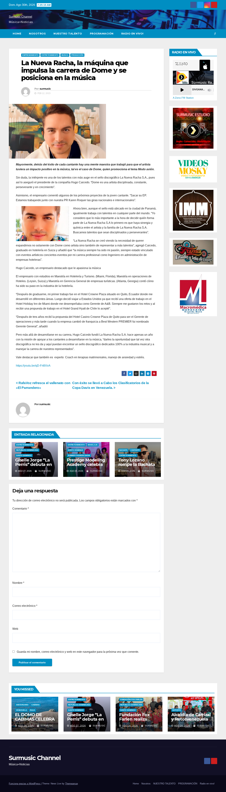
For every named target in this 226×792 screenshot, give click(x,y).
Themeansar (71, 783)
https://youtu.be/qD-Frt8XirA (33, 365)
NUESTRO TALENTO (67, 33)
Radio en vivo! (132, 33)
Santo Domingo (24, 455)
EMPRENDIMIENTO (30, 55)
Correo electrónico (24, 605)
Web (15, 628)
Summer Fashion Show (79, 455)
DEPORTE (176, 710)
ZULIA (32, 710)
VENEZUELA (21, 710)
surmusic (45, 88)
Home (17, 33)
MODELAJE (93, 445)
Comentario (20, 508)
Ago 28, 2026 (26, 725)
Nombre (18, 582)
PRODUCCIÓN (77, 55)
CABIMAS (35, 705)
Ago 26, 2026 (130, 725)
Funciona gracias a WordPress (25, 783)
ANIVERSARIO (22, 705)
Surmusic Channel (20, 16)
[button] (215, 33)
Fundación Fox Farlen (131, 699)
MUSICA (64, 55)
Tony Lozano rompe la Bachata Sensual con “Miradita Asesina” (137, 466)
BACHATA (123, 450)
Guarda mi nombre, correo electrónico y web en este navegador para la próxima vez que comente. (78, 651)
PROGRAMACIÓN (102, 33)
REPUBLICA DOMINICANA (27, 450)
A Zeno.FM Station (183, 98)
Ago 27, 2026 (78, 725)
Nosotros (37, 33)
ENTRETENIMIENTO (49, 55)
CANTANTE (135, 450)
